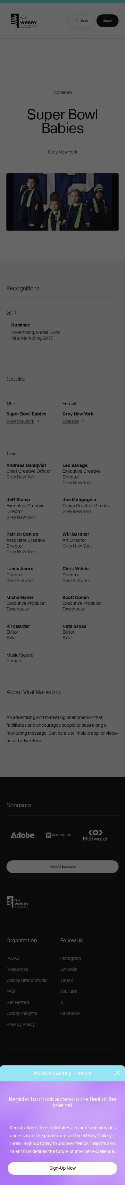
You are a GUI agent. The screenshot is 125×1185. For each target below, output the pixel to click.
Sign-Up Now (62, 1168)
